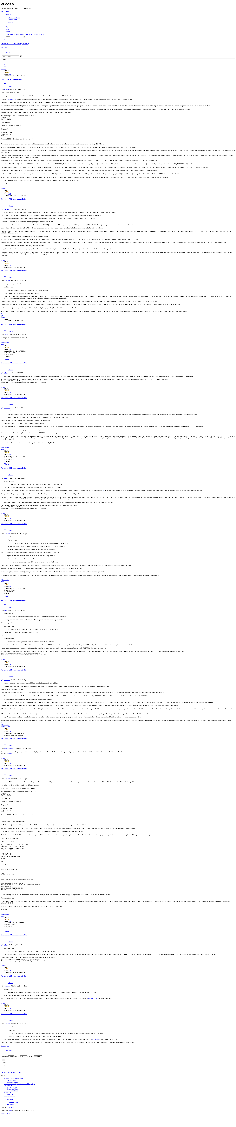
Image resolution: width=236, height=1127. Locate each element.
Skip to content (5, 11)
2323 (9, 732)
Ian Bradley (11, 1107)
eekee (2, 344)
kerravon (3, 69)
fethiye (3, 317)
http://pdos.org (12, 99)
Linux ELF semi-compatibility (15, 43)
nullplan (3, 188)
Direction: (30, 1056)
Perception (10, 753)
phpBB (10, 1110)
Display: (4, 1056)
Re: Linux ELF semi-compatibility (14, 199)
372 (9, 74)
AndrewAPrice (5, 726)
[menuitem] (14, 18)
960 (9, 349)
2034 (9, 194)
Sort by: (17, 1056)
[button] (5, 66)
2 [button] (4, 64)
